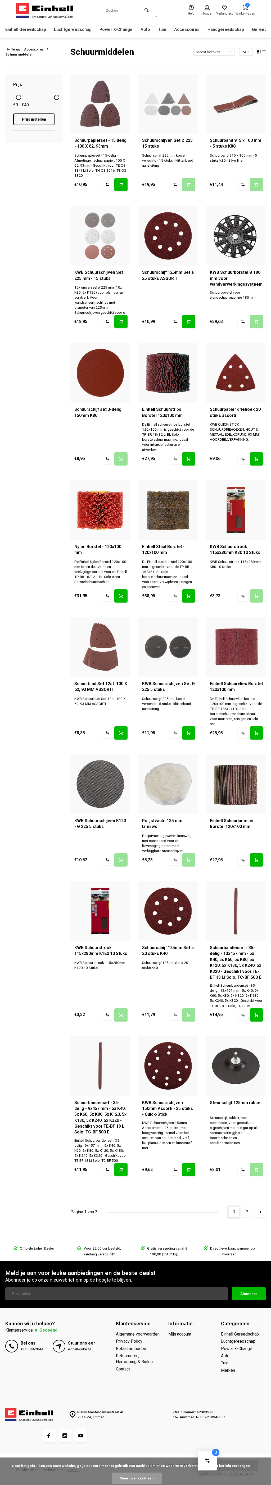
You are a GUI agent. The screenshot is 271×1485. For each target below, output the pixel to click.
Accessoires (187, 29)
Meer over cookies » (137, 1478)
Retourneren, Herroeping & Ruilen (134, 1358)
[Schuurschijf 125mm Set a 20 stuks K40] (168, 911)
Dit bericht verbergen (232, 1466)
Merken (228, 1370)
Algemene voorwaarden (138, 1334)
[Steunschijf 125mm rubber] (236, 1066)
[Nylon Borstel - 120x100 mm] (100, 510)
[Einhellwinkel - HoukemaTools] (47, 11)
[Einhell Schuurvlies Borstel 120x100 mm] (236, 647)
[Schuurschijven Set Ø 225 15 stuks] (168, 104)
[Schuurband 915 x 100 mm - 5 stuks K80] (236, 104)
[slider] (18, 97)
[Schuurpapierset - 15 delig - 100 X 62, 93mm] (100, 104)
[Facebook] (49, 1435)
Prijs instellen (34, 119)
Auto (145, 29)
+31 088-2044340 (35, 1349)
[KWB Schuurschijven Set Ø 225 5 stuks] (168, 647)
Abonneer (248, 1294)
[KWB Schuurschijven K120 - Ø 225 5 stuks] (100, 784)
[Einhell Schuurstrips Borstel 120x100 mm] (168, 373)
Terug (15, 49)
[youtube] (80, 1435)
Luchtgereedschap (73, 29)
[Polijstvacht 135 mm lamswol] (168, 784)
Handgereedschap (225, 29)
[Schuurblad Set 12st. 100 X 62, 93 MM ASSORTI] (100, 647)
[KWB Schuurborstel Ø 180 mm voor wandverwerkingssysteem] (236, 236)
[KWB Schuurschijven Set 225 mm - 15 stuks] (100, 236)
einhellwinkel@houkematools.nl (92, 1349)
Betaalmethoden (131, 1348)
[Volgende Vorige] (260, 1212)
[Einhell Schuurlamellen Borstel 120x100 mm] (236, 784)
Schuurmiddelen (19, 54)
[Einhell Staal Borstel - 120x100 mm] (168, 510)
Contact (123, 1369)
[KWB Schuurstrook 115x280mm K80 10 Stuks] (236, 510)
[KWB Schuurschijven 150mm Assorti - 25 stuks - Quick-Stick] (168, 1066)
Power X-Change (116, 29)
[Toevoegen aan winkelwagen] (121, 184)
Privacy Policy (129, 1341)
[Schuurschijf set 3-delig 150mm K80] (100, 373)
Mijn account (179, 1334)
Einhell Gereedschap (25, 29)
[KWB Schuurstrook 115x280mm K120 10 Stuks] (100, 911)
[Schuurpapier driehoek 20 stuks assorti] (236, 373)
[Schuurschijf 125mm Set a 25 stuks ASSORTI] (168, 236)
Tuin (162, 29)
